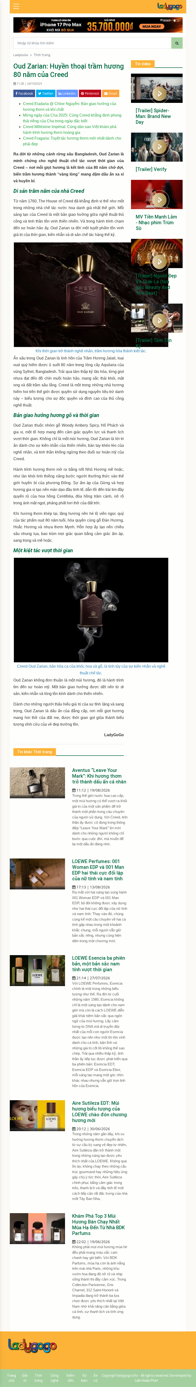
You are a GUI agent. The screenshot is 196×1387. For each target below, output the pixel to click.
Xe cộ (95, 1378)
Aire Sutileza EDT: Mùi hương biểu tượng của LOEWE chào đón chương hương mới (99, 1111)
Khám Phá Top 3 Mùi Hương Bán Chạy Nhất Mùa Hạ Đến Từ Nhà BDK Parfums (98, 1224)
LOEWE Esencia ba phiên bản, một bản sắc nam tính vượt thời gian (98, 963)
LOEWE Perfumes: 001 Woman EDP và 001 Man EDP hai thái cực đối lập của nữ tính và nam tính (98, 870)
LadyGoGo (20, 55)
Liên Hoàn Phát (146, 1380)
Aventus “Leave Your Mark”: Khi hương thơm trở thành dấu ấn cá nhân (99, 776)
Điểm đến (70, 1378)
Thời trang (42, 55)
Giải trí (24, 1378)
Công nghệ (55, 1378)
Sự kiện (84, 1378)
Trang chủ (11, 1378)
